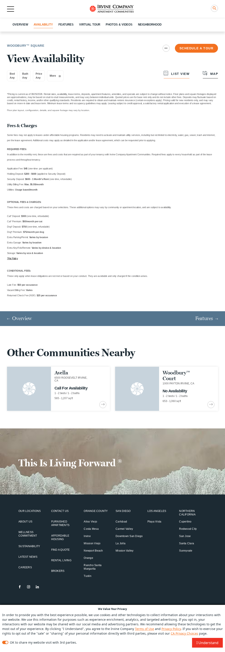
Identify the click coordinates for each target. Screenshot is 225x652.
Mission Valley (125, 550)
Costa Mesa (91, 528)
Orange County (96, 511)
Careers (25, 567)
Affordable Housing (60, 537)
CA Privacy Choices (184, 633)
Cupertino (185, 521)
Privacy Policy (171, 629)
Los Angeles (156, 511)
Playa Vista (154, 521)
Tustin (87, 576)
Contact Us (60, 511)
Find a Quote (60, 549)
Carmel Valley (124, 528)
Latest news (27, 556)
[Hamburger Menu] (10, 9)
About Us (25, 521)
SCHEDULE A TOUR (197, 48)
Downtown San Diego (129, 536)
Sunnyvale (185, 550)
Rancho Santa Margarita (93, 567)
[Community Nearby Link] (58, 389)
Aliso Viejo (90, 521)
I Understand (207, 642)
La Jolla (120, 543)
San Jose (185, 536)
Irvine (87, 536)
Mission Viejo (92, 543)
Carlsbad (121, 521)
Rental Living (61, 560)
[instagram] (28, 586)
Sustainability (29, 546)
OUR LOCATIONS (29, 511)
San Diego (123, 511)
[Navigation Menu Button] (166, 48)
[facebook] (19, 586)
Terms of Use (144, 629)
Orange (88, 557)
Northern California (187, 512)
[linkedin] (37, 586)
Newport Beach (93, 550)
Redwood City (188, 528)
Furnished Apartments (60, 523)
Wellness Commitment (27, 534)
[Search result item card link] (102, 404)
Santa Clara (186, 543)
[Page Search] (214, 8)
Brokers (58, 570)
